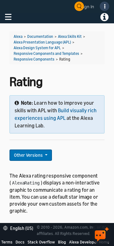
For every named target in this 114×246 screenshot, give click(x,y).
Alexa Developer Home (89, 241)
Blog (62, 241)
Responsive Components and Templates (46, 53)
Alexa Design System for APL (37, 47)
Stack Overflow (41, 241)
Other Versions (29, 155)
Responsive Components (34, 59)
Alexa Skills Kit (70, 36)
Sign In (87, 6)
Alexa (18, 36)
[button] (19, 227)
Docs (20, 241)
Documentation (40, 36)
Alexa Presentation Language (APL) (42, 42)
